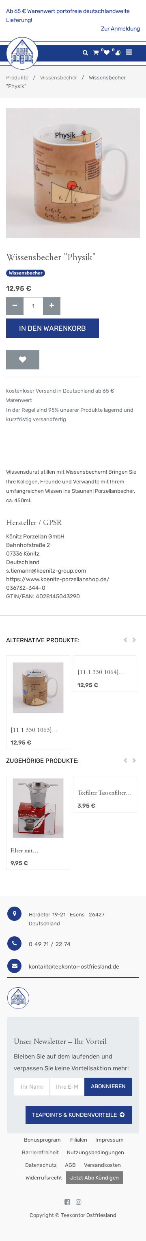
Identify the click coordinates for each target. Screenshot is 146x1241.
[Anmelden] (117, 52)
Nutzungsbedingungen (95, 1152)
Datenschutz (41, 1165)
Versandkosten (102, 1165)
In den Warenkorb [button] (52, 328)
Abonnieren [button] (108, 1086)
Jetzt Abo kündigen (94, 1178)
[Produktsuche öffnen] (85, 52)
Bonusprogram (42, 1140)
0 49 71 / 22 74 (50, 944)
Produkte (17, 78)
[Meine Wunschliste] (107, 52)
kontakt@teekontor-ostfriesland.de (74, 966)
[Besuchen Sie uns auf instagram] (79, 1202)
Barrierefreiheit (40, 1152)
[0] (96, 52)
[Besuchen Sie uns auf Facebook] (67, 1202)
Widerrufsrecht (44, 1178)
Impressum (109, 1140)
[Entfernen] (15, 306)
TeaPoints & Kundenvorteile (74, 1114)
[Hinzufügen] (51, 306)
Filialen (78, 1140)
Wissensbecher (58, 78)
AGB (70, 1165)
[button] (22, 359)
